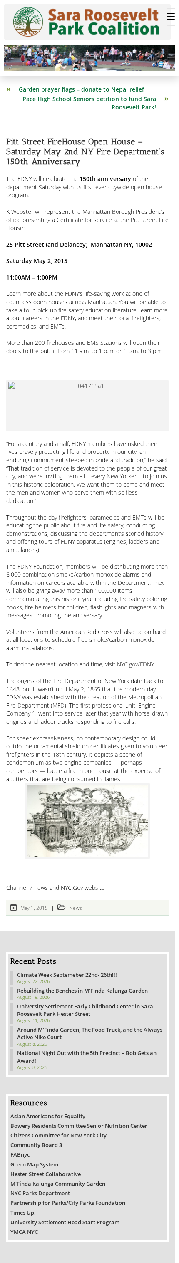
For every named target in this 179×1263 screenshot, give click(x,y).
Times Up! (23, 1212)
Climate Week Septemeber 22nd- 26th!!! (67, 974)
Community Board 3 (36, 1145)
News (75, 907)
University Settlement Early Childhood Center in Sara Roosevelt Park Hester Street (85, 1010)
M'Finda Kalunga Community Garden (57, 1183)
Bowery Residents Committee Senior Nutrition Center (78, 1125)
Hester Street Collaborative (45, 1174)
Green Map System (34, 1164)
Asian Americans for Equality (47, 1116)
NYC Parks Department (40, 1193)
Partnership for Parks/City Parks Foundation (67, 1202)
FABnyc (20, 1154)
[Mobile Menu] (171, 17)
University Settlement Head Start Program (64, 1222)
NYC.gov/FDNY (135, 664)
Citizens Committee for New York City (58, 1135)
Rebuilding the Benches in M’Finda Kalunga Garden (82, 990)
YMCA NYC (24, 1232)
